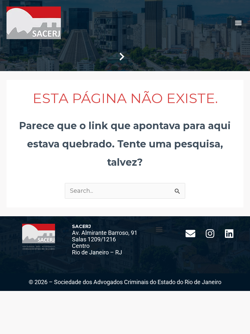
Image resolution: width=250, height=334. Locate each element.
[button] (238, 23)
